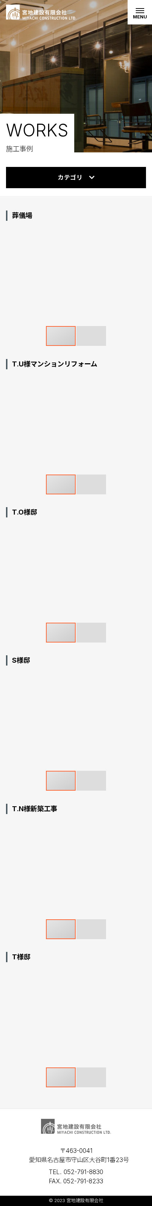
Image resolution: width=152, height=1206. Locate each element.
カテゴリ (70, 177)
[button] (139, 232)
